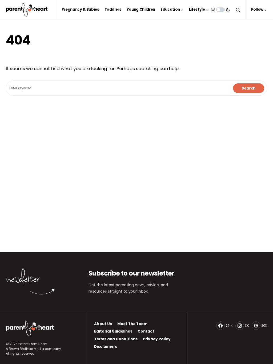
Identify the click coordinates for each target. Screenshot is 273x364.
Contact (146, 331)
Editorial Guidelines (113, 331)
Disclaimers (105, 346)
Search (249, 88)
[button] (220, 9)
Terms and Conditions (116, 339)
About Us (103, 323)
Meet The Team (132, 323)
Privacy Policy (157, 339)
